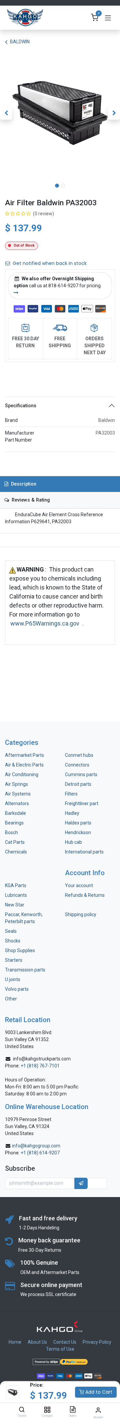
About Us (37, 1342)
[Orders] (72, 1410)
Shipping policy (80, 914)
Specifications (20, 405)
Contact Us (64, 1342)
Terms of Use (60, 1349)
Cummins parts (81, 774)
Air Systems (18, 793)
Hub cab (73, 842)
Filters (71, 793)
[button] (6, 113)
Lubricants (16, 895)
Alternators (17, 803)
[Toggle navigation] (108, 17)
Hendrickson (78, 832)
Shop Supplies (20, 950)
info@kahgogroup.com (36, 1145)
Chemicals (16, 851)
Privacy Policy (97, 1342)
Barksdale (15, 813)
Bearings (14, 822)
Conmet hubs (79, 755)
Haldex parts (78, 822)
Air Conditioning (21, 774)
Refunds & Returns (85, 895)
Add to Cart (98, 1392)
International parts (84, 851)
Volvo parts (17, 989)
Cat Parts (15, 842)
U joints (13, 979)
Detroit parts (78, 784)
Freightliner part (81, 803)
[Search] (22, 1410)
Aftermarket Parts (24, 755)
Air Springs (16, 784)
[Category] (47, 1410)
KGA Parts (15, 885)
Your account (79, 885)
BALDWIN (20, 41)
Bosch (11, 832)
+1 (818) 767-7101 (40, 1065)
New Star (14, 904)
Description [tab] (23, 484)
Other (11, 998)
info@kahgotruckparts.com (42, 1058)
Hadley (72, 813)
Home (15, 1342)
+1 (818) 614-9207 (40, 1152)
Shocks (12, 940)
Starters (13, 960)
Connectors (77, 764)
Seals (11, 931)
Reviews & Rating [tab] (30, 500)
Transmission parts (25, 969)
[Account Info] (98, 1410)
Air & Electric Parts (24, 764)
